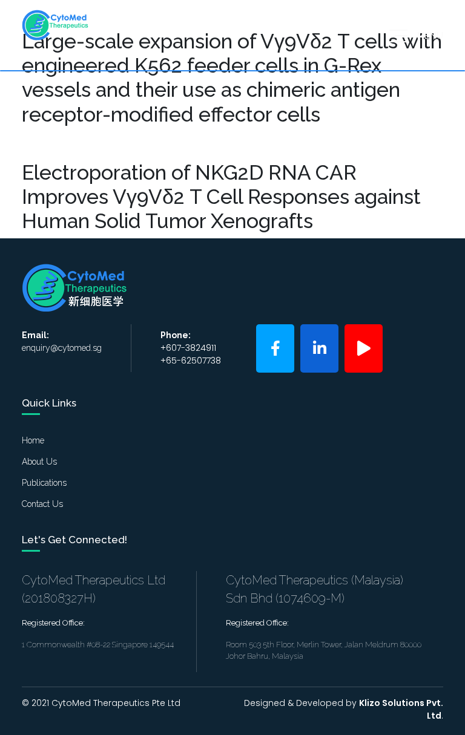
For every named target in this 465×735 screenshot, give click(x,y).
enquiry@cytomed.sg (62, 348)
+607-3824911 (188, 348)
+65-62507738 (190, 360)
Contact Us (42, 504)
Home (33, 440)
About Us (39, 461)
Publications (44, 483)
